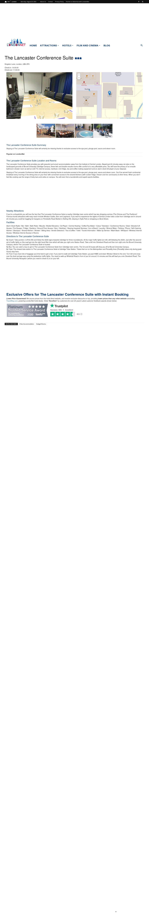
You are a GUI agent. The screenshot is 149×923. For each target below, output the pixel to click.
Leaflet (122, 118)
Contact (50, 1)
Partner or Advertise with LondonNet (77, 1)
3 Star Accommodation (26, 324)
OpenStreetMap (130, 118)
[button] (141, 46)
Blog (106, 45)
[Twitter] (142, 1)
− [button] (79, 78)
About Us (43, 1)
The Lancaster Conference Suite (40, 57)
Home (33, 45)
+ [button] (79, 75)
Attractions (48, 45)
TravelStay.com (12, 301)
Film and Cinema (87, 45)
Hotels (66, 45)
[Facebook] (139, 1)
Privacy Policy (59, 1)
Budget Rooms (41, 324)
